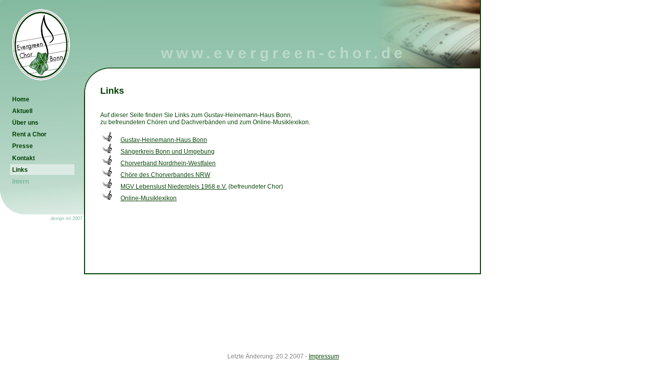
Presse (22, 146)
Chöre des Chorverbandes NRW (165, 174)
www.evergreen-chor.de (283, 53)
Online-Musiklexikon (148, 198)
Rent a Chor (29, 134)
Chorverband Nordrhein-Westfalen (168, 163)
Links (20, 169)
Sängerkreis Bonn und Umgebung (167, 151)
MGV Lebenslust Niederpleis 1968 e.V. (173, 186)
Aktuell (22, 111)
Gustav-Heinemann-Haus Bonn (163, 139)
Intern (20, 181)
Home (20, 99)
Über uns (25, 122)
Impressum (324, 356)
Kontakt (23, 158)
